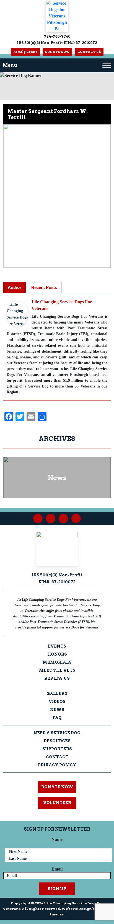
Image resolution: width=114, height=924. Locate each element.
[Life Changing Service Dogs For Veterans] (18, 314)
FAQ (57, 717)
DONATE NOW (57, 52)
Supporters (57, 749)
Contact (57, 757)
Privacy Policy (57, 765)
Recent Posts (44, 287)
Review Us (57, 678)
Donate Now (57, 787)
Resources (57, 741)
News (57, 709)
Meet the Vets (57, 670)
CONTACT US (89, 52)
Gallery (57, 693)
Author (14, 287)
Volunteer (57, 802)
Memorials (57, 662)
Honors (57, 654)
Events (57, 646)
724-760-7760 (57, 36)
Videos (57, 701)
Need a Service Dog (57, 733)
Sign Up (57, 888)
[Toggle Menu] (106, 65)
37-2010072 (86, 43)
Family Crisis (25, 52)
